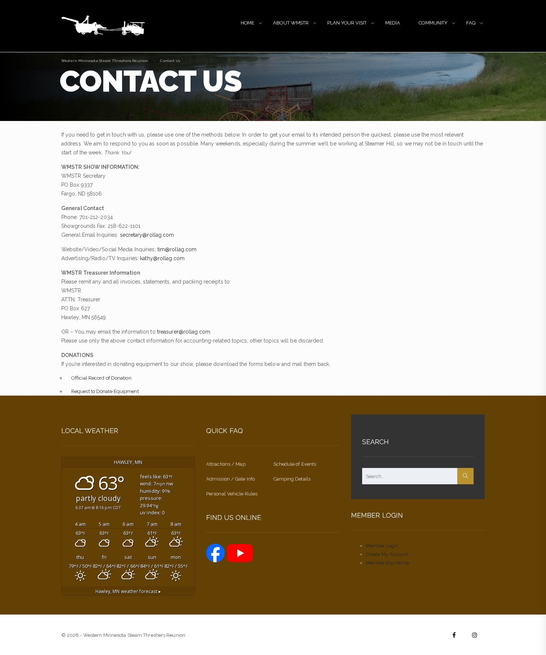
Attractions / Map (226, 464)
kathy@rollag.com (162, 258)
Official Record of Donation (101, 378)
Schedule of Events (294, 464)
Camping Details (292, 479)
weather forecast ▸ (128, 591)
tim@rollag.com (176, 249)
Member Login (382, 545)
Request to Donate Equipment (105, 391)
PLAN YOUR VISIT (347, 23)
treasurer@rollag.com (183, 332)
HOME (248, 23)
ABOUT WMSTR (291, 23)
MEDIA (392, 23)
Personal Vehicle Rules (231, 494)
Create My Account (387, 554)
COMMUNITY (433, 23)
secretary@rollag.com (147, 235)
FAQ (470, 23)
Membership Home (387, 563)
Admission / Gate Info (230, 479)
